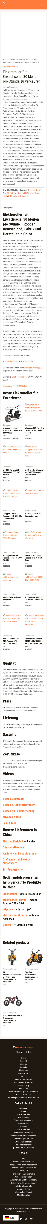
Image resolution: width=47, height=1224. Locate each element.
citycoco (8, 909)
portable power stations (23, 1148)
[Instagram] (26, 1219)
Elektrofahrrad (18, 377)
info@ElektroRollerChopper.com (23, 1165)
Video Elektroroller (13, 799)
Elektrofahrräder (23, 1114)
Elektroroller (10, 362)
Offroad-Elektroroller (23, 1142)
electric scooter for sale (23, 1162)
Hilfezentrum (13, 869)
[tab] (23, 207)
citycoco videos (12, 817)
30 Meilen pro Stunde (15, 193)
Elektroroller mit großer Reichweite (23, 1091)
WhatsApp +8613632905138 (15, 386)
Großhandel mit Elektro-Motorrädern (16, 861)
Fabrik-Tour (9, 823)
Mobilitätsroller (23, 1195)
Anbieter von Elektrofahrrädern (20, 853)
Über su (23, 1064)
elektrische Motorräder (23, 1133)
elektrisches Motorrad (15, 915)
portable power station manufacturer (23, 1098)
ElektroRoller (23, 1117)
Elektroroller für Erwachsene (18, 196)
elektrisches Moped (23, 1192)
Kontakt (23, 1067)
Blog (23, 1159)
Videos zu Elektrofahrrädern (19, 804)
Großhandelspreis (16, 59)
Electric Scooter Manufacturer (23, 1168)
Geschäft (8, 924)
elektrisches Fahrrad (14, 900)
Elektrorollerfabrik (13, 841)
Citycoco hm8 (24, 1088)
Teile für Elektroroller (23, 1186)
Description (8, 207)
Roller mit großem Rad (23, 1139)
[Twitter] (21, 1219)
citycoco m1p (23, 1085)
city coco (24, 1126)
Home (5, 59)
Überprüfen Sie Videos (23, 1120)
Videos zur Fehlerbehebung (18, 811)
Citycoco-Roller (23, 1189)
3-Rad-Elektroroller (23, 1145)
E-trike (23, 1111)
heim (23, 1058)
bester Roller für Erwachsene (23, 1136)
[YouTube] (31, 1219)
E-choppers (23, 1108)
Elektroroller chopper (33, 368)
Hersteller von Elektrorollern (23, 1174)
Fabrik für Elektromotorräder (23, 1183)
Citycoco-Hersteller (14, 847)
